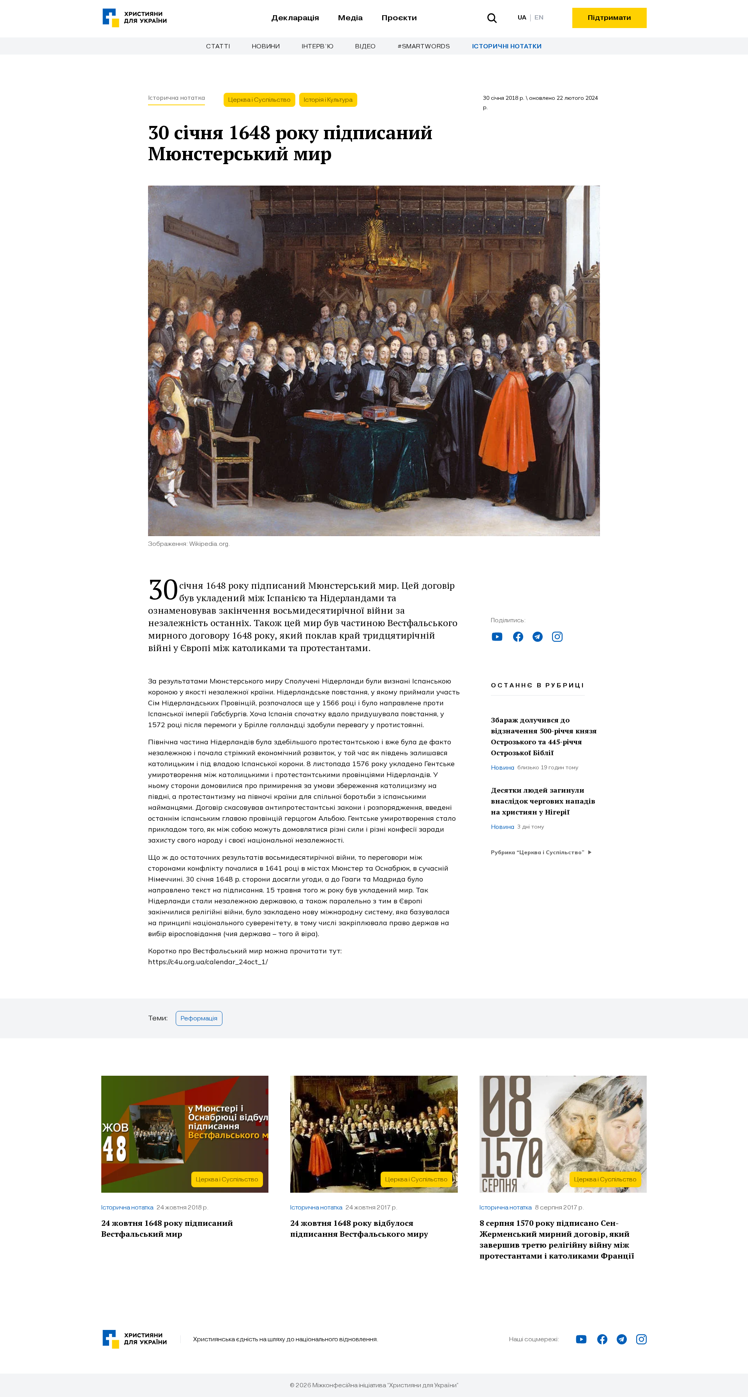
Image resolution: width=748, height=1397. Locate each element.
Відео (365, 46)
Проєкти (399, 18)
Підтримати (609, 17)
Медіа (350, 18)
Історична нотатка (176, 97)
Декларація (295, 18)
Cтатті (218, 46)
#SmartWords (424, 46)
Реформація (199, 1018)
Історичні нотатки (507, 46)
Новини (266, 46)
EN (539, 17)
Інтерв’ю (318, 46)
